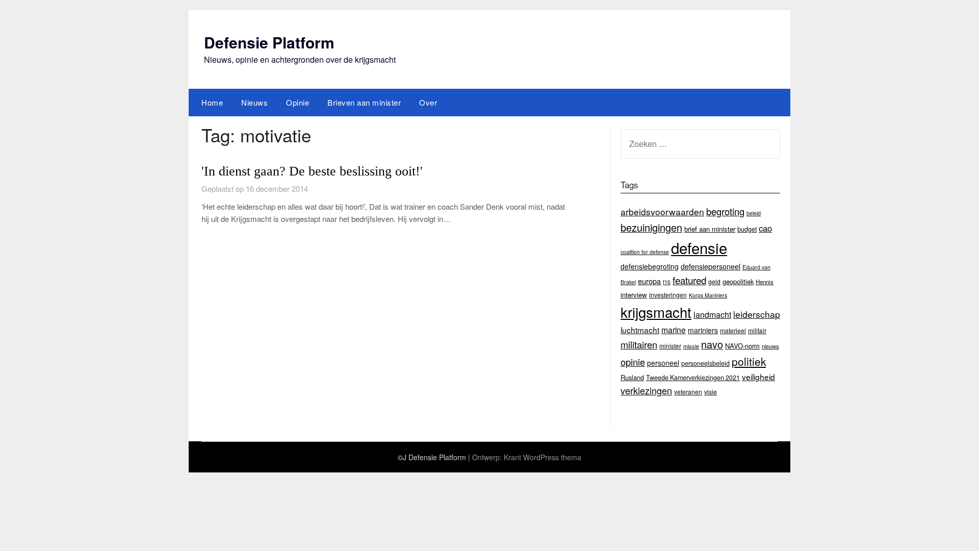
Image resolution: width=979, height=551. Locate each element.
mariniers (703, 330)
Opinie (297, 102)
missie (691, 346)
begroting (725, 211)
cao (765, 228)
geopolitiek (738, 281)
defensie (699, 247)
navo (712, 344)
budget (747, 229)
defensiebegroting (650, 266)
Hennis (765, 282)
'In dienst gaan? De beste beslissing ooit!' (312, 171)
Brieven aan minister (364, 102)
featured (689, 280)
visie (710, 391)
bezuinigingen (651, 227)
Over (428, 102)
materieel (733, 330)
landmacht (712, 314)
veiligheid (758, 376)
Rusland (632, 377)
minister (670, 345)
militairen (639, 344)
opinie (633, 361)
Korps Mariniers (708, 295)
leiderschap (756, 314)
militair (757, 330)
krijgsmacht (656, 312)
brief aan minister (709, 229)
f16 (667, 282)
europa (649, 281)
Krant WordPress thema (542, 457)
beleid (753, 213)
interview (634, 294)
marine (673, 329)
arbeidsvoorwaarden (662, 211)
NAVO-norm (742, 345)
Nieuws (254, 102)
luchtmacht (640, 329)
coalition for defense (645, 252)
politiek (749, 361)
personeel (663, 363)
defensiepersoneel (710, 266)
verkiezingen (646, 390)
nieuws (770, 346)
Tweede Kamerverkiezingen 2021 (693, 377)
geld (714, 281)
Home (212, 102)
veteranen (688, 391)
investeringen (668, 294)
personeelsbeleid (705, 363)
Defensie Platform (269, 42)
